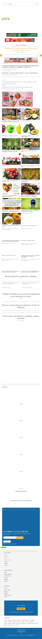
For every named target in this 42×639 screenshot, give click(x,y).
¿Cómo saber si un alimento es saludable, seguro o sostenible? (21, 317)
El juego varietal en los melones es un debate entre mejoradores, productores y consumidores (30, 256)
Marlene (31, 621)
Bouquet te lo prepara (6, 287)
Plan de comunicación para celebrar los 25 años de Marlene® (21, 306)
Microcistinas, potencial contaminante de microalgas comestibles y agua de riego (21, 49)
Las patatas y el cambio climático (28, 240)
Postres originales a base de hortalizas (29, 225)
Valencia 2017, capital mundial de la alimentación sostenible (9, 196)
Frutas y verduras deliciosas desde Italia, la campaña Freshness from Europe (11, 272)
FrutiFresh (32, 620)
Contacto (5, 596)
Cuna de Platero (24, 620)
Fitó (29, 620)
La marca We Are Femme (27, 287)
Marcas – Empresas (7, 589)
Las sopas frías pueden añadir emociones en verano (11, 226)
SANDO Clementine (30, 623)
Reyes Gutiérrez (23, 623)
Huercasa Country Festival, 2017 (8, 255)
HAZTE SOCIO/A (21, 608)
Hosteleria (5, 563)
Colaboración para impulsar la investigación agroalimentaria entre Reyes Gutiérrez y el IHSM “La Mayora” (20, 66)
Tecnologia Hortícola (7, 575)
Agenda (5, 572)
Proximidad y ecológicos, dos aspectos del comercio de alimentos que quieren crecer (10, 121)
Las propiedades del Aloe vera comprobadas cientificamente (30, 181)
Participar (5, 591)
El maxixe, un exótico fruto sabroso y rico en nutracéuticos (20, 73)
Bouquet (13, 620)
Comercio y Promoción (21, 320)
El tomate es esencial (6, 165)
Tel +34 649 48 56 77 (21, 635)
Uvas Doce (9, 624)
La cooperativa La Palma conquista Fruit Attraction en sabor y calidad (10, 283)
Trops (13, 624)
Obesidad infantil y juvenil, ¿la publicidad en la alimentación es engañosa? (30, 211)
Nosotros (5, 588)
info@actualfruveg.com (31, 635)
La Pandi (26, 621)
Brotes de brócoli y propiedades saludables (21, 276)
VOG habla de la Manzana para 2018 (9, 135)
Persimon (17, 623)
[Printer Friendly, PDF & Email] (3, 547)
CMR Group (18, 620)
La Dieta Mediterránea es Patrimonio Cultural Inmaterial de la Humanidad (29, 196)
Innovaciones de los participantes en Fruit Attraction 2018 (30, 283)
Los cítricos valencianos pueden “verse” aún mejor (30, 166)
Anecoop (5, 620)
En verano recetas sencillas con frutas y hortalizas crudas (10, 181)
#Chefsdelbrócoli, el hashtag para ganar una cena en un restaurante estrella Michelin (11, 241)
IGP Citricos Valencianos (12, 621)
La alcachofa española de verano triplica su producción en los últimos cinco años (11, 151)
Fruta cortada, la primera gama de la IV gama (29, 151)
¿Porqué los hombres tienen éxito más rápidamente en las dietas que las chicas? (21, 295)
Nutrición (21, 278)
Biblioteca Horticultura (8, 574)
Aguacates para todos (25, 120)
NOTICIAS (3, 80)
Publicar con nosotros (7, 595)
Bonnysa (9, 620)
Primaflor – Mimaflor (11, 623)
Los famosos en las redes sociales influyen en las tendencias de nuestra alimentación (30, 272)
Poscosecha (6, 577)
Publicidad (6, 593)
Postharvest (6, 579)
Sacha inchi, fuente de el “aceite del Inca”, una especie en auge (17, 87)
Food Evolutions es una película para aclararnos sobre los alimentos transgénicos (11, 211)
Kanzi (19, 621)
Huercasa (5, 621)
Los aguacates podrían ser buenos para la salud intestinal (29, 136)
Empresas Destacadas (5, 63)
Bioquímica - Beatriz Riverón (21, 52)
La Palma (22, 621)
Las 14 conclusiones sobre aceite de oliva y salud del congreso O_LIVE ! (19, 81)
